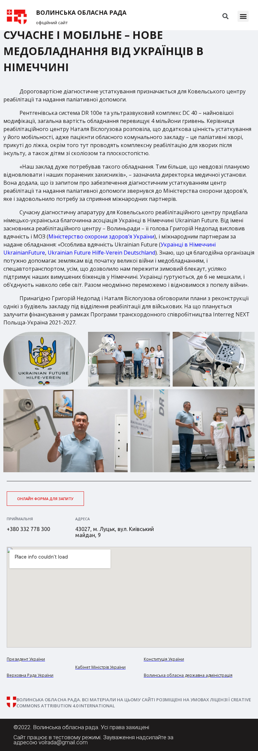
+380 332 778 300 (28, 529)
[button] (243, 16)
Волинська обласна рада (81, 12)
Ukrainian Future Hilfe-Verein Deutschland (101, 252)
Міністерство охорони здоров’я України (101, 236)
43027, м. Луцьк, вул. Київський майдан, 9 (114, 532)
